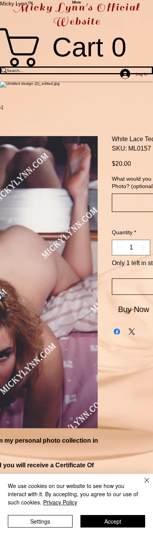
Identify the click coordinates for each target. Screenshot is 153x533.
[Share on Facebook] (117, 331)
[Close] (142, 485)
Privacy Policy (60, 502)
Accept (112, 521)
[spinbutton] (131, 247)
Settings (40, 521)
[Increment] (143, 247)
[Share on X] (132, 331)
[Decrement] (118, 247)
